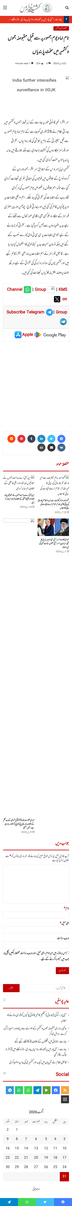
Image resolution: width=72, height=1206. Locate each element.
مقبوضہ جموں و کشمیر (61, 28)
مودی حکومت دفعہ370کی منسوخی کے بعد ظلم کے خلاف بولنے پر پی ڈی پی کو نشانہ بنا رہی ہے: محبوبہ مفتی (18, 824)
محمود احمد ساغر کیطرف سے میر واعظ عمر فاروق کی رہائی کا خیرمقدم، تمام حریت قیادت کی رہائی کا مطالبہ (53, 504)
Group (39, 289)
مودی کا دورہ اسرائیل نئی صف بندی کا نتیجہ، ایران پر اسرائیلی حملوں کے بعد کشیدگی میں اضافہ (54, 543)
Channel (15, 289)
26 (46, 1167)
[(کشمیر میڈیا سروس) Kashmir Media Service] (36, 8)
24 (64, 1167)
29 (17, 1167)
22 (17, 1158)
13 (36, 1149)
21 (26, 1158)
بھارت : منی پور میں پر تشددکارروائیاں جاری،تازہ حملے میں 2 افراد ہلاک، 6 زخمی (36, 1052)
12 (46, 1149)
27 (36, 1167)
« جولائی (36, 1189)
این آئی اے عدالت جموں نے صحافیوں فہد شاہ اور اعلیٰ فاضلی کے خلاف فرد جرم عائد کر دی (19, 499)
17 (64, 1158)
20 (36, 1158)
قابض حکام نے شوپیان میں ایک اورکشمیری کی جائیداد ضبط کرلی (38, 1062)
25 (55, 1167)
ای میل (64, 923)
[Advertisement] (36, 385)
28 (26, 1167)
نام (66, 909)
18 (55, 1158)
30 (8, 1167)
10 (64, 1149)
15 (17, 1149)
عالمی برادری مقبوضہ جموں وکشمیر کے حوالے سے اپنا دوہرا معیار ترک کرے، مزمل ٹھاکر (35, 1031)
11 (55, 1149)
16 (8, 1149)
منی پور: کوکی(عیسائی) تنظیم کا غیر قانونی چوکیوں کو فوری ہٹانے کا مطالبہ (37, 1018)
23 (8, 1158)
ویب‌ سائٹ (63, 938)
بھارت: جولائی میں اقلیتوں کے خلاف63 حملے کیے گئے (40, 1041)
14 (26, 1149)
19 (46, 1158)
